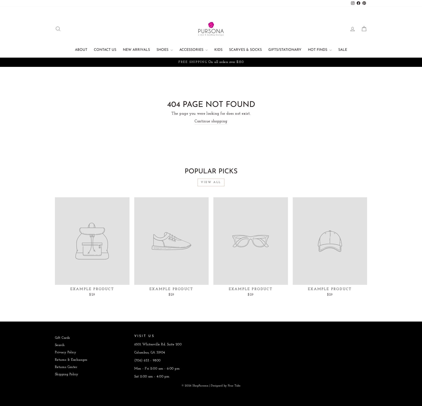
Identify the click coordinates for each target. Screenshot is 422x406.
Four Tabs (234, 385)
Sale (342, 50)
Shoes (162, 50)
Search (60, 345)
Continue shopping (211, 121)
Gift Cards (62, 338)
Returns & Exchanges (71, 360)
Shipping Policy (66, 374)
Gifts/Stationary (284, 50)
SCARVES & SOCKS (245, 50)
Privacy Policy (65, 352)
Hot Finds (318, 50)
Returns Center (66, 367)
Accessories (191, 50)
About (81, 50)
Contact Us (105, 50)
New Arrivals (136, 50)
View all (211, 182)
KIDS (218, 50)
